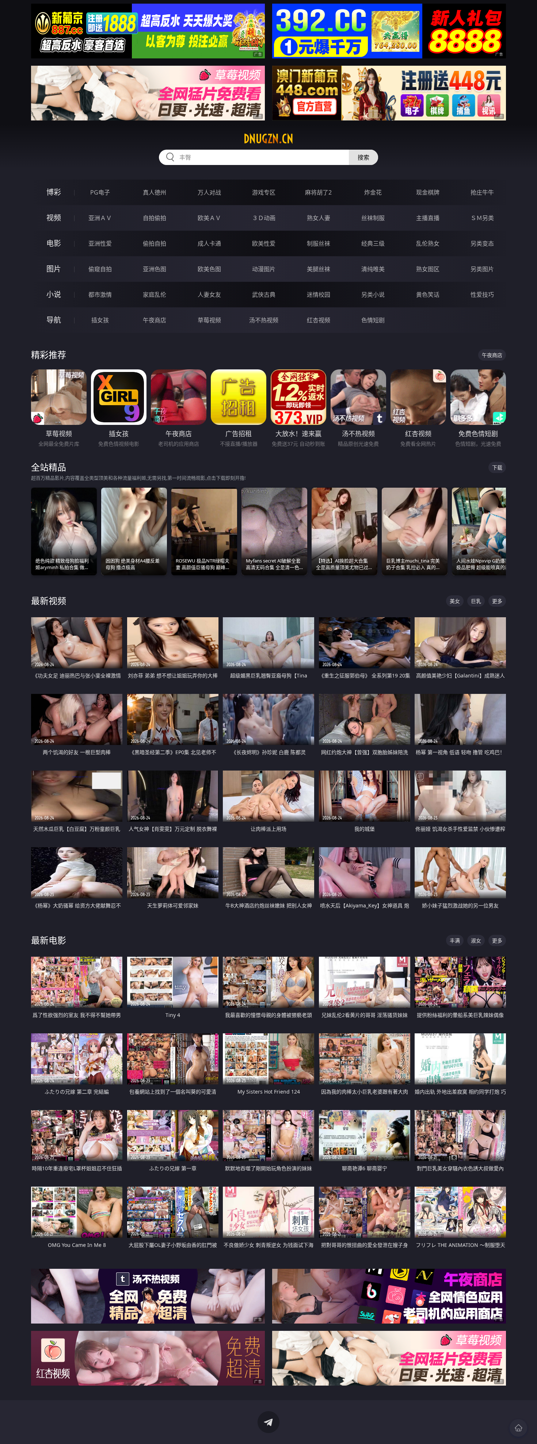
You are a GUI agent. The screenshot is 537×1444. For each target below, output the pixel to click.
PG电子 (100, 192)
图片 (53, 269)
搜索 (363, 157)
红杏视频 (318, 320)
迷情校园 (318, 295)
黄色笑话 (427, 295)
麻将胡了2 (318, 192)
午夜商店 (154, 320)
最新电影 (48, 940)
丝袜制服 (373, 218)
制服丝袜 (318, 243)
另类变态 (482, 243)
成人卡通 (209, 243)
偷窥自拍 (100, 269)
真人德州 (154, 192)
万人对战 (209, 192)
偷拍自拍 (154, 243)
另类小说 (373, 295)
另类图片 (482, 269)
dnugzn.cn (268, 138)
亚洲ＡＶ (100, 218)
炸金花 (373, 192)
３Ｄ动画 (263, 218)
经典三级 (373, 243)
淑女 (476, 940)
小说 (53, 294)
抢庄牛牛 (482, 192)
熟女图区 (427, 269)
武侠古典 (263, 295)
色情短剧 (373, 320)
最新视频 (48, 601)
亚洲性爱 (100, 243)
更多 (497, 601)
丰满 (455, 940)
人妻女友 (209, 295)
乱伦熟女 (427, 243)
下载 (497, 467)
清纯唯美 (373, 269)
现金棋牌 (427, 192)
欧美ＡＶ (209, 218)
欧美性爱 (263, 243)
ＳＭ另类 (482, 218)
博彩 (53, 192)
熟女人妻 (318, 218)
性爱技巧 (482, 295)
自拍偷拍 (154, 218)
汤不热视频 (263, 320)
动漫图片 (263, 269)
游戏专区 (263, 192)
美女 (455, 601)
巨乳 (476, 601)
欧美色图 (209, 269)
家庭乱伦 (154, 295)
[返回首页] (518, 1428)
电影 (53, 243)
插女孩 (100, 320)
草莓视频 (209, 320)
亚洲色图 (154, 269)
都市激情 (100, 295)
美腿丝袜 (318, 269)
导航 (53, 320)
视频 (53, 218)
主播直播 (427, 218)
